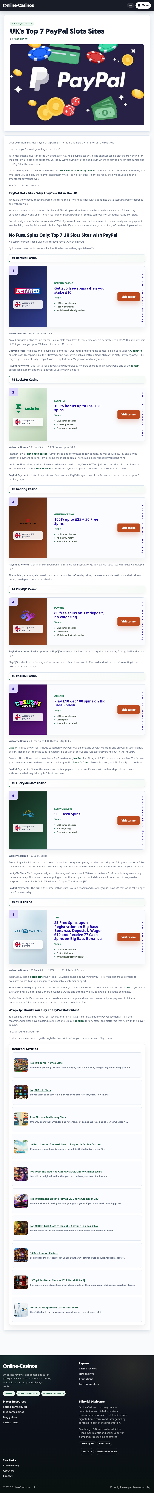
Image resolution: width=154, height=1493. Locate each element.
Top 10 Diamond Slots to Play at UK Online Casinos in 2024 (65, 1198)
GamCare (86, 1451)
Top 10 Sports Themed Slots (46, 1063)
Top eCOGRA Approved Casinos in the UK (54, 1307)
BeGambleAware (107, 1451)
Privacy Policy (11, 1465)
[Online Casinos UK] (19, 5)
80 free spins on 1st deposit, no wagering (79, 614)
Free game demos (13, 1412)
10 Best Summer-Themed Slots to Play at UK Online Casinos (65, 1144)
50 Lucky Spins (67, 813)
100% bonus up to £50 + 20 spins (78, 407)
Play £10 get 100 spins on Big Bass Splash (80, 703)
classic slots (36, 976)
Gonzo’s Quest (81, 762)
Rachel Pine (21, 38)
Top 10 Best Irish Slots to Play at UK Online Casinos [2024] (64, 1226)
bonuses (79, 1021)
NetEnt (77, 758)
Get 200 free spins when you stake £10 (79, 290)
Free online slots (89, 1384)
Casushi (13, 747)
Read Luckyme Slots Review (143, 820)
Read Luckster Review (142, 414)
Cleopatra (136, 350)
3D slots (128, 987)
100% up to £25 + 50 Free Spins (76, 521)
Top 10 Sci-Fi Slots (40, 1090)
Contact (7, 1476)
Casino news (10, 1422)
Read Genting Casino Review (142, 527)
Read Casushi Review (142, 709)
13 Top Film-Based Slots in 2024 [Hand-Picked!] (57, 1280)
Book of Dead (43, 468)
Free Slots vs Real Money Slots (48, 1117)
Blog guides (10, 1417)
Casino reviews (88, 1368)
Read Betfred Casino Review (142, 296)
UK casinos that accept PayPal (78, 170)
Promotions (86, 1379)
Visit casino (129, 296)
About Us (8, 1470)
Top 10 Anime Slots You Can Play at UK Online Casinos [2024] (66, 1171)
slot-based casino (37, 453)
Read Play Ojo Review (142, 621)
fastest (135, 365)
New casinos (86, 1373)
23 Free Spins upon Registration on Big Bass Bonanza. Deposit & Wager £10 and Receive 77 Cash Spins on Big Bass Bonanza (78, 930)
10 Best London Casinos (44, 1253)
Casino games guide (15, 1406)
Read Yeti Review (142, 937)
